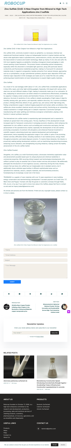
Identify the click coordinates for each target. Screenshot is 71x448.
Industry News (41, 18)
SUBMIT (12, 282)
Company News (33, 18)
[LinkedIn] (41, 294)
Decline (63, 444)
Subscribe (55, 333)
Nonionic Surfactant (43, 404)
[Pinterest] (30, 294)
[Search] (63, 3)
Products (6, 428)
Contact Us (7, 435)
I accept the (37, 336)
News (5, 430)
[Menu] (66, 3)
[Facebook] (9, 294)
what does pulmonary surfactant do (15, 381)
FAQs (5, 433)
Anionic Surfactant (43, 409)
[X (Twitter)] (19, 294)
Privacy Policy (40, 336)
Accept (55, 444)
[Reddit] (51, 294)
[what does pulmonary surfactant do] (19, 366)
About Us (7, 437)
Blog (28, 18)
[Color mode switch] (60, 3)
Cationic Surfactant (43, 407)
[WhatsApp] (62, 294)
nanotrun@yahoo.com (48, 428)
